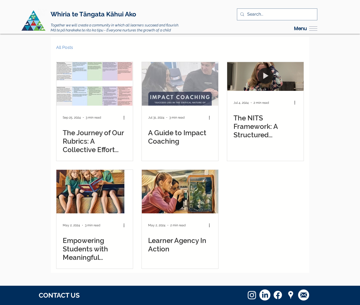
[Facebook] (277, 295)
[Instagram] (251, 295)
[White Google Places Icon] (290, 295)
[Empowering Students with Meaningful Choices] (94, 191)
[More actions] (126, 117)
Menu (300, 28)
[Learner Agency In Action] (180, 191)
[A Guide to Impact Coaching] (180, 84)
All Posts (64, 47)
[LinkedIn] (264, 295)
